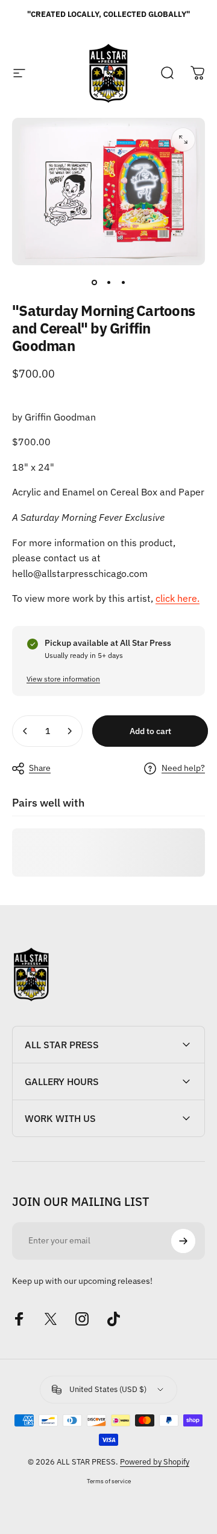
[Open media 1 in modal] (183, 139)
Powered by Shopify (154, 1462)
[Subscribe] (183, 1241)
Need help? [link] (183, 768)
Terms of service (109, 1481)
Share (40, 767)
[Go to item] (94, 282)
